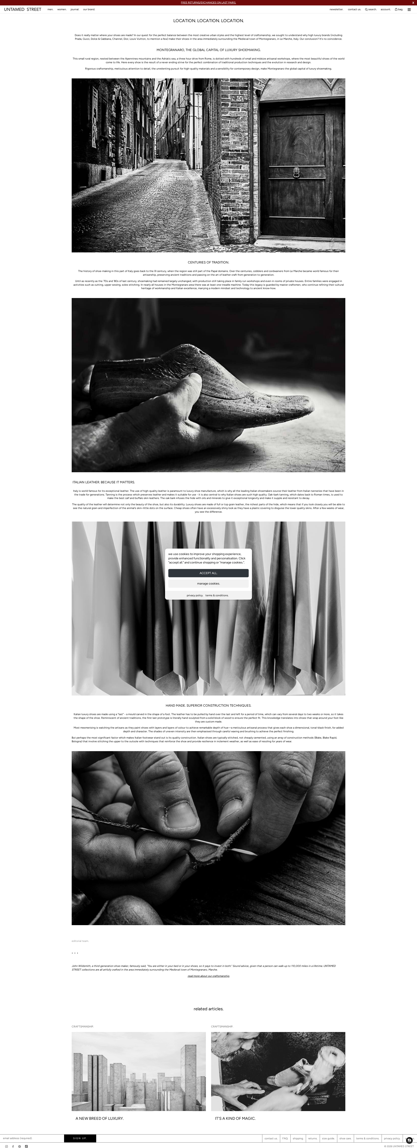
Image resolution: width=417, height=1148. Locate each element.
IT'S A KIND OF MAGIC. (235, 1118)
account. (386, 9)
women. (62, 9)
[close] (258, 535)
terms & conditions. (217, 595)
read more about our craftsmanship (208, 975)
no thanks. (208, 606)
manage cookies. (208, 583)
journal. (75, 9)
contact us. (354, 9)
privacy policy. (195, 595)
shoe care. (345, 1138)
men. (50, 9)
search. (372, 9)
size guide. (328, 1138)
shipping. (298, 1138)
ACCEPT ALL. (208, 573)
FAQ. (285, 1138)
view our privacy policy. (209, 609)
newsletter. (336, 9)
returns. (313, 1138)
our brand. (89, 9)
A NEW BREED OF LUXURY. (100, 1118)
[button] (409, 1140)
